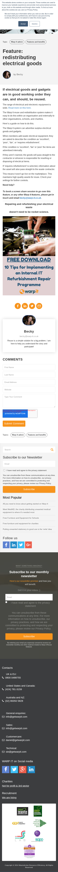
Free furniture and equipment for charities (20, 523)
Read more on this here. (19, 108)
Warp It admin (17, 42)
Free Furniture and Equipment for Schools (21, 518)
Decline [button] (34, 24)
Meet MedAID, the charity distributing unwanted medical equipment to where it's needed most (26, 510)
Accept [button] (23, 24)
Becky (20, 74)
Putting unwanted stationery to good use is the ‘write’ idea (27, 529)
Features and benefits (36, 42)
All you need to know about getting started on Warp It (25, 504)
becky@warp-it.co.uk (30, 198)
